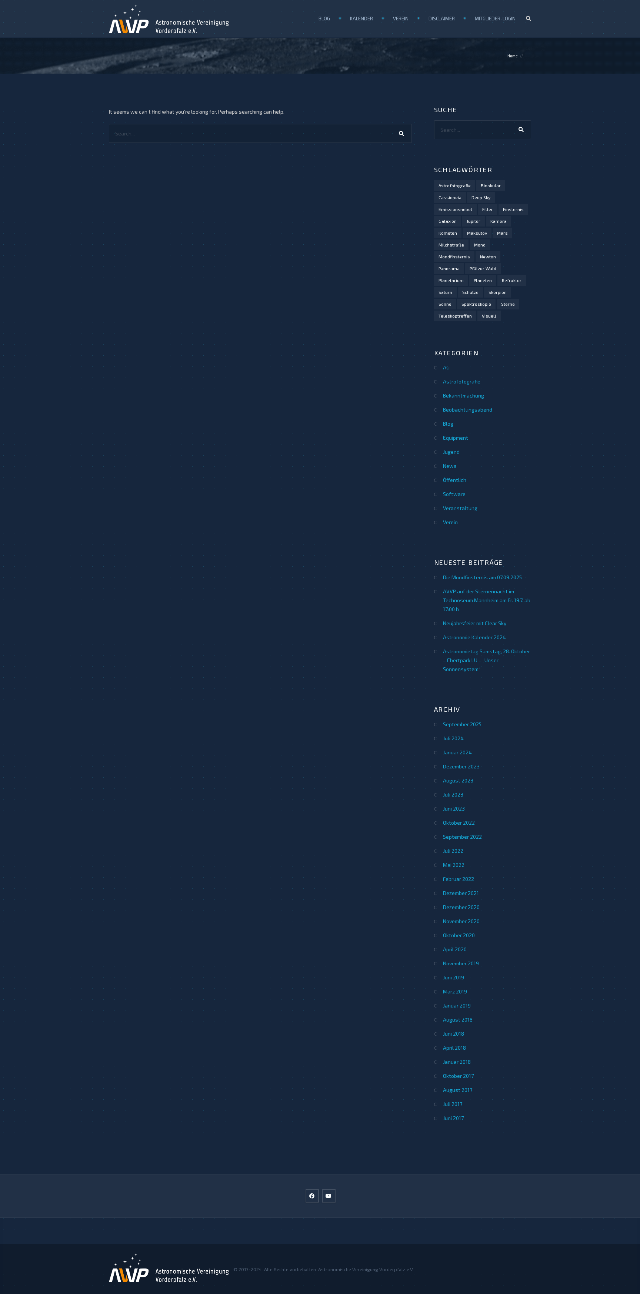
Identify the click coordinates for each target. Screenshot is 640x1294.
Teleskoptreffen (455, 315)
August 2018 (458, 1019)
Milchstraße (451, 244)
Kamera (498, 221)
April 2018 (454, 1048)
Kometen (448, 232)
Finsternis (513, 209)
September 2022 (462, 837)
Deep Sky (480, 197)
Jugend (451, 452)
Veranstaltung (460, 508)
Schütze (470, 292)
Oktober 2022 (459, 822)
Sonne (445, 303)
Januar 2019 (457, 1005)
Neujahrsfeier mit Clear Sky (474, 623)
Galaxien (448, 221)
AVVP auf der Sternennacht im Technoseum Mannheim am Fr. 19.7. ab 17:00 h (486, 600)
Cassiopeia (450, 197)
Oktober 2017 (458, 1076)
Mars (502, 232)
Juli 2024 (453, 738)
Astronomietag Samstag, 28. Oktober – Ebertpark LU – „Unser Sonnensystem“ (486, 660)
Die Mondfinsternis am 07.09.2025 (482, 577)
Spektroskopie (476, 303)
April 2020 (455, 949)
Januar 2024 (457, 752)
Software (454, 494)
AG (446, 367)
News (450, 466)
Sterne (508, 303)
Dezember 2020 (461, 907)
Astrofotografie (455, 185)
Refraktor (511, 280)
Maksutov (477, 232)
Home (512, 55)
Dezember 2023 (461, 766)
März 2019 (455, 991)
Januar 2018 (457, 1062)
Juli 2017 (452, 1104)
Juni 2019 (453, 977)
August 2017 (457, 1090)
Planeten (483, 280)
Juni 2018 (453, 1033)
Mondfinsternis (454, 256)
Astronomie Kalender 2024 (474, 637)
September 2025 (462, 724)
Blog (324, 18)
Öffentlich (454, 480)
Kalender (361, 18)
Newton (488, 256)
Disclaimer (442, 18)
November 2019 (461, 963)
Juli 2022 (453, 851)
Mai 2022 (453, 865)
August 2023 (458, 780)
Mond (480, 244)
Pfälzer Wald (483, 268)
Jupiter (473, 221)
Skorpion (498, 292)
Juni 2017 (453, 1118)
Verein (401, 18)
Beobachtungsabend (467, 409)
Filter (487, 209)
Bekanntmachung (463, 395)
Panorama (449, 268)
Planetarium (451, 280)
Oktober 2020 (459, 935)
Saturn (445, 292)
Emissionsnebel (455, 209)
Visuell (489, 315)
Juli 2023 (453, 794)
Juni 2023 (454, 808)
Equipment (455, 438)
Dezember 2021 (461, 893)
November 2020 (461, 921)
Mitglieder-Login (495, 18)
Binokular (491, 185)
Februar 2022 (458, 879)
